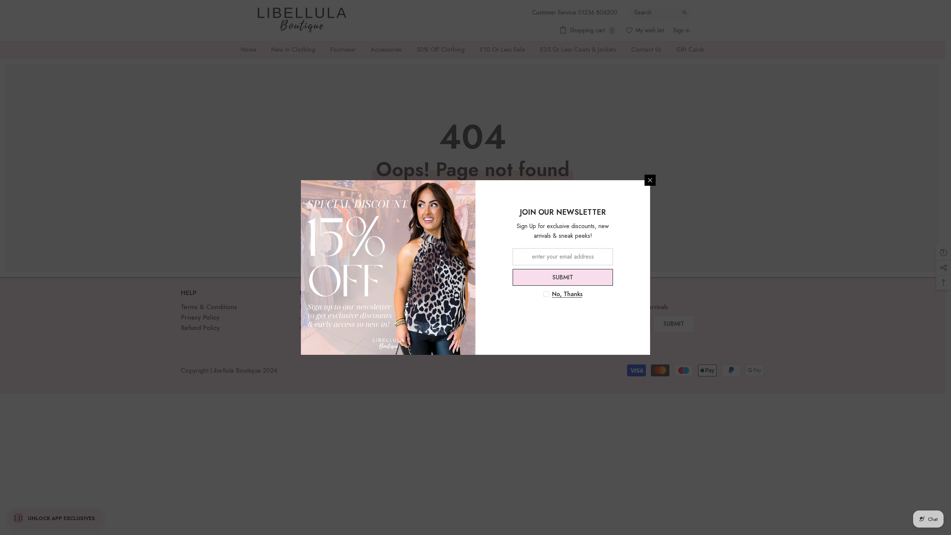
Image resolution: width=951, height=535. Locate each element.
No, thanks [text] (567, 294)
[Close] (650, 180)
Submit (562, 277)
